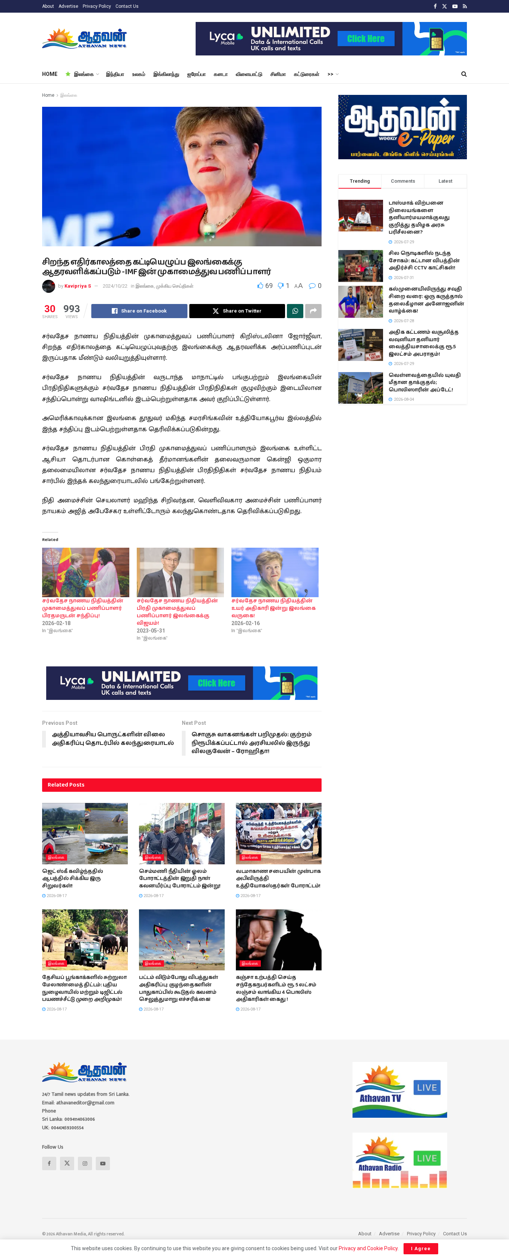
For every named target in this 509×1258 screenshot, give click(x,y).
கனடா (221, 74)
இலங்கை (84, 74)
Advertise (68, 6)
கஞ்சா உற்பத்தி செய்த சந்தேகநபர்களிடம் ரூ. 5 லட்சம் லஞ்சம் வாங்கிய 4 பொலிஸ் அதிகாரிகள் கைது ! (276, 988)
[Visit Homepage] (85, 38)
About (48, 6)
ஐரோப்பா (196, 74)
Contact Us (127, 6)
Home (48, 95)
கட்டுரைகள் (306, 74)
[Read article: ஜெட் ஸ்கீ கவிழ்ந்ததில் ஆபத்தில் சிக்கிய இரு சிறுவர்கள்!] (85, 833)
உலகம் (138, 74)
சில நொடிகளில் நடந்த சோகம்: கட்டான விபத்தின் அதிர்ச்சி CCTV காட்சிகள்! (424, 260)
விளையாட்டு (249, 74)
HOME (49, 74)
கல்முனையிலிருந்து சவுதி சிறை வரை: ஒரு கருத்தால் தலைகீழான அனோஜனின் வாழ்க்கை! (426, 300)
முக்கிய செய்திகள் (174, 286)
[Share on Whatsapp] (295, 311)
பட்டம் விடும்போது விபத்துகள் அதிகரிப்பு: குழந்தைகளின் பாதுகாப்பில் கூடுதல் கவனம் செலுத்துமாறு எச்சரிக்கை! (178, 988)
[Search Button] (464, 74)
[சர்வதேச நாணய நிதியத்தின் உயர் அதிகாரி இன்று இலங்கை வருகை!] (275, 573)
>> (330, 74)
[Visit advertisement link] (331, 38)
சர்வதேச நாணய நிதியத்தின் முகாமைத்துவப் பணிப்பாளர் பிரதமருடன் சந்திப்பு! (82, 608)
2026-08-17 (56, 895)
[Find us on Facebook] (435, 6)
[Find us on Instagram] (85, 1163)
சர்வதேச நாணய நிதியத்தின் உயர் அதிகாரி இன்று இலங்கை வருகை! (273, 608)
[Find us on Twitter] (444, 6)
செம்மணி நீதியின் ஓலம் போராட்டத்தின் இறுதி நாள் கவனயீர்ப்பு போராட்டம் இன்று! (180, 878)
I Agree (421, 1248)
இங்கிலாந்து (166, 74)
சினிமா (278, 74)
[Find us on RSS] (465, 6)
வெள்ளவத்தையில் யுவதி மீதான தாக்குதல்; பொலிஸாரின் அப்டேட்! (425, 382)
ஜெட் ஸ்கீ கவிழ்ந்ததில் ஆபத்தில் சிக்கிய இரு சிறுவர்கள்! (72, 878)
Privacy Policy (97, 6)
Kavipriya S (77, 286)
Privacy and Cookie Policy (368, 1248)
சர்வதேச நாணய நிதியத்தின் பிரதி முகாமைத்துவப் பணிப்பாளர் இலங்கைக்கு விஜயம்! (177, 612)
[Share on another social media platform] (313, 311)
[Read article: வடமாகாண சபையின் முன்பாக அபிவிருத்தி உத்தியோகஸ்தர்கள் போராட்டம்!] (279, 833)
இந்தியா (115, 74)
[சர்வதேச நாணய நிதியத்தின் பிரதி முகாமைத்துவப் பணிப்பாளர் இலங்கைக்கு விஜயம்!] (180, 573)
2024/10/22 (115, 286)
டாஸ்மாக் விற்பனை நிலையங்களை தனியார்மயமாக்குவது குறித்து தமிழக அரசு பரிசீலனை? (419, 217)
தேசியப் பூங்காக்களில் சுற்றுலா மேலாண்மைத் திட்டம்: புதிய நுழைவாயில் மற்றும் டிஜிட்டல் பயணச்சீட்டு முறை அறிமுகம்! (84, 988)
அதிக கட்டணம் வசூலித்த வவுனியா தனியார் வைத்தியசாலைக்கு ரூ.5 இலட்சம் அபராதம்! (424, 343)
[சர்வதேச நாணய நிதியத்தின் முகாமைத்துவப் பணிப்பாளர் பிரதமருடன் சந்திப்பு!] (85, 573)
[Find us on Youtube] (455, 6)
